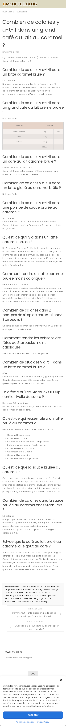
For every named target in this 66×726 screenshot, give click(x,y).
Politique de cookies (25, 722)
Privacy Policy (42, 722)
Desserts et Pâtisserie (14, 11)
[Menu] (62, 4)
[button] (61, 679)
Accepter (33, 715)
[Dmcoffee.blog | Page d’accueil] (26, 4)
